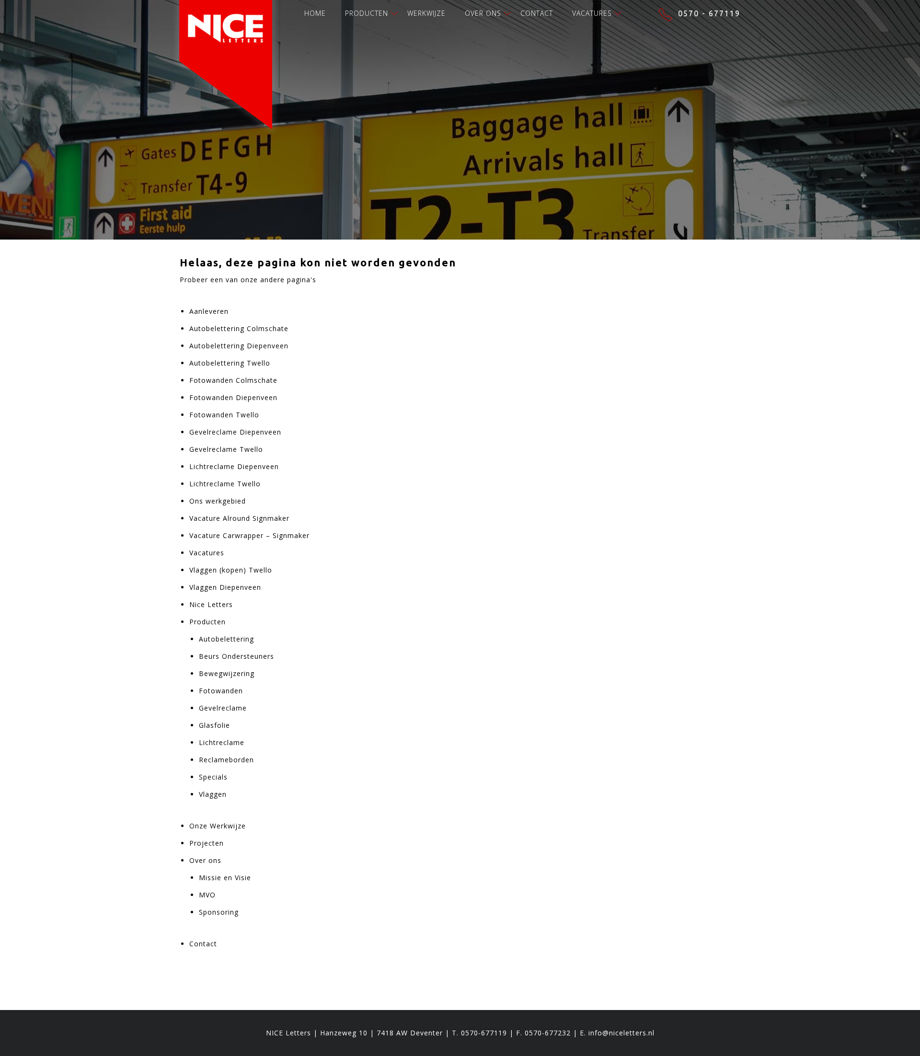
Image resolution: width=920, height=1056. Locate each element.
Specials (213, 776)
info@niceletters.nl (621, 1032)
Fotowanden (221, 690)
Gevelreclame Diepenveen (235, 431)
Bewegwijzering (226, 673)
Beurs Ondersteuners (236, 656)
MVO (207, 894)
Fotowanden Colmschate (233, 380)
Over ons (483, 13)
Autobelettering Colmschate (238, 328)
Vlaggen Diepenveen (225, 587)
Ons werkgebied (217, 500)
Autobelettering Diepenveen (238, 345)
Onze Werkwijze (217, 825)
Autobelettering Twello (229, 362)
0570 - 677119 (709, 13)
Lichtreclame (221, 742)
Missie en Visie (225, 877)
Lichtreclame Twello (225, 483)
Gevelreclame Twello (226, 449)
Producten (366, 13)
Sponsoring (219, 912)
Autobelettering (226, 638)
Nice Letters (211, 604)
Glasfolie (214, 725)
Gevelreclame (223, 707)
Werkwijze (426, 13)
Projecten (206, 843)
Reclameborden (226, 759)
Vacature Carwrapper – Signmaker (249, 535)
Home (315, 13)
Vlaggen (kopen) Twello (230, 569)
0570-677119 (484, 1032)
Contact (536, 13)
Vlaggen (213, 794)
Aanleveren (209, 311)
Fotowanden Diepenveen (233, 397)
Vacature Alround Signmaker (239, 518)
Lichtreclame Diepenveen (234, 466)
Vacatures (592, 13)
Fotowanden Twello (224, 414)
